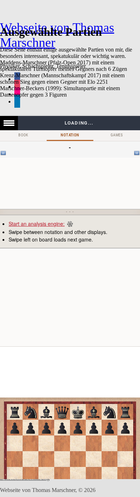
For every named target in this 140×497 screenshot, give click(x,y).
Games (117, 135)
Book (23, 135)
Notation (70, 135)
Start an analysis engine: (37, 223)
